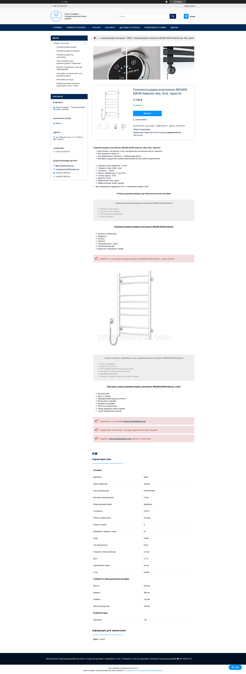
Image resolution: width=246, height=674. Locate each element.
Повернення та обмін (155, 27)
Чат (237, 667)
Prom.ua (135, 668)
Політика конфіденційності (153, 670)
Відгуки (174, 27)
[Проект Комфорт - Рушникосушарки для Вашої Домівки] (56, 21)
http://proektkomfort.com (64, 166)
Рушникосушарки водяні (66, 47)
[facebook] (93, 454)
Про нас (97, 27)
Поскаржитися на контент (133, 670)
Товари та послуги (75, 27)
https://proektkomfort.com (134, 421)
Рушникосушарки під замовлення (65, 56)
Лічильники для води (65, 80)
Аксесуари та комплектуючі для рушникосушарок (69, 74)
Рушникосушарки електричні (113, 38)
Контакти (110, 27)
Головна (57, 27)
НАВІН (129, 38)
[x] (96, 454)
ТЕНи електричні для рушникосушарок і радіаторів (69, 62)
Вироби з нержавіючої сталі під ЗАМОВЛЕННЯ (69, 68)
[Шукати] (173, 16)
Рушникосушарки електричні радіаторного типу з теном (68, 84)
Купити (147, 113)
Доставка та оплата (129, 27)
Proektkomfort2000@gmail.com (67, 169)
